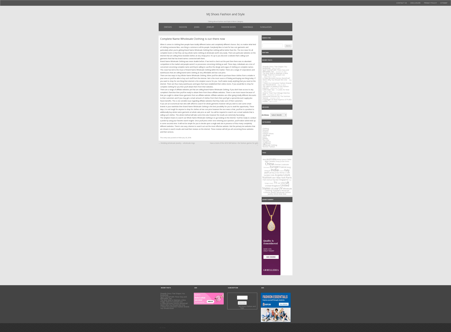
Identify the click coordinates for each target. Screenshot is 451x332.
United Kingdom (272, 185)
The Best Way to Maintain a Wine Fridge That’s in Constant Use (275, 74)
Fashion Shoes (228, 27)
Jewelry (210, 27)
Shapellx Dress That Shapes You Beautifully (172, 294)
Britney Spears (281, 160)
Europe (274, 167)
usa (276, 188)
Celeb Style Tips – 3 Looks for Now (275, 90)
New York (280, 177)
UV (281, 188)
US (272, 188)
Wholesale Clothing (269, 145)
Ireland (281, 171)
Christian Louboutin (281, 164)
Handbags (248, 27)
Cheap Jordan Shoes (282, 161)
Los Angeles (277, 174)
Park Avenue (267, 180)
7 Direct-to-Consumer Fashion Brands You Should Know (277, 84)
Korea (282, 172)
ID (269, 171)
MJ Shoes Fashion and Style (225, 14)
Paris (289, 177)
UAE (278, 183)
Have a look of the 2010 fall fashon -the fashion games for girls (234, 144)
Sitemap (443, 3)
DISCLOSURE (415, 3)
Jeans (196, 27)
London (267, 175)
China (269, 164)
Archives (265, 115)
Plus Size (265, 140)
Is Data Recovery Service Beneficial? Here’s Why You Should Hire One (276, 79)
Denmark (266, 167)
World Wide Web (280, 194)
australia (271, 159)
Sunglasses (266, 27)
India (275, 170)
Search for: (266, 38)
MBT (274, 178)
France (282, 166)
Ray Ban (276, 180)
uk (287, 182)
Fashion (183, 27)
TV (275, 183)
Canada (272, 161)
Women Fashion (268, 147)
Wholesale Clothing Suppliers (278, 189)
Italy (287, 170)
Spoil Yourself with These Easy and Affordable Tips (275, 71)
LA (285, 173)
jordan (277, 173)
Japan (266, 172)
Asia (264, 159)
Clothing (265, 128)
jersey (272, 172)
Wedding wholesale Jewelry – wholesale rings (177, 143)
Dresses (168, 27)
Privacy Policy (430, 3)
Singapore (283, 179)
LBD (288, 172)
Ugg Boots (266, 143)
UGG (283, 182)
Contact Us (401, 3)
